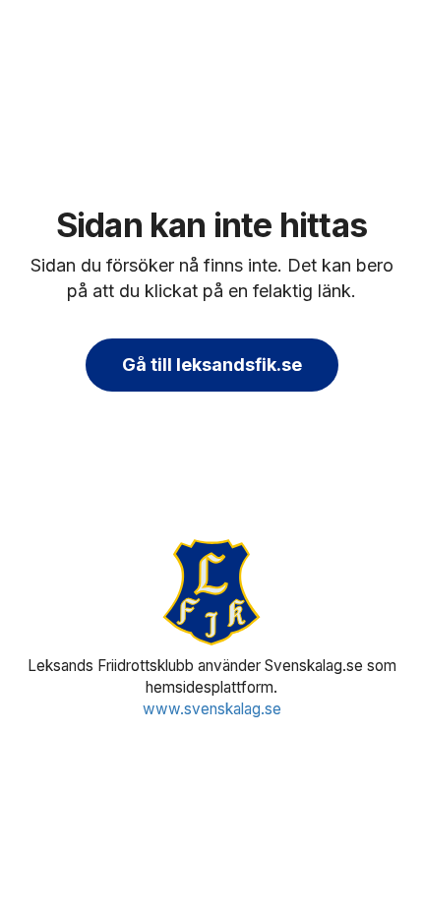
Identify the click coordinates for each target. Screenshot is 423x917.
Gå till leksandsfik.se (212, 364)
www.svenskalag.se (212, 709)
